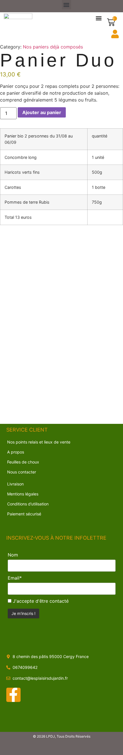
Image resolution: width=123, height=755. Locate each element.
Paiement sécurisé (24, 513)
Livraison (15, 483)
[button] (66, 4)
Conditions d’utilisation (28, 503)
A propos (15, 452)
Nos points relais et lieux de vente (38, 442)
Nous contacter (21, 471)
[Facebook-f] (13, 695)
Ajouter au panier (41, 112)
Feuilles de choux (23, 462)
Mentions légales (22, 493)
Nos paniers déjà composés (53, 47)
